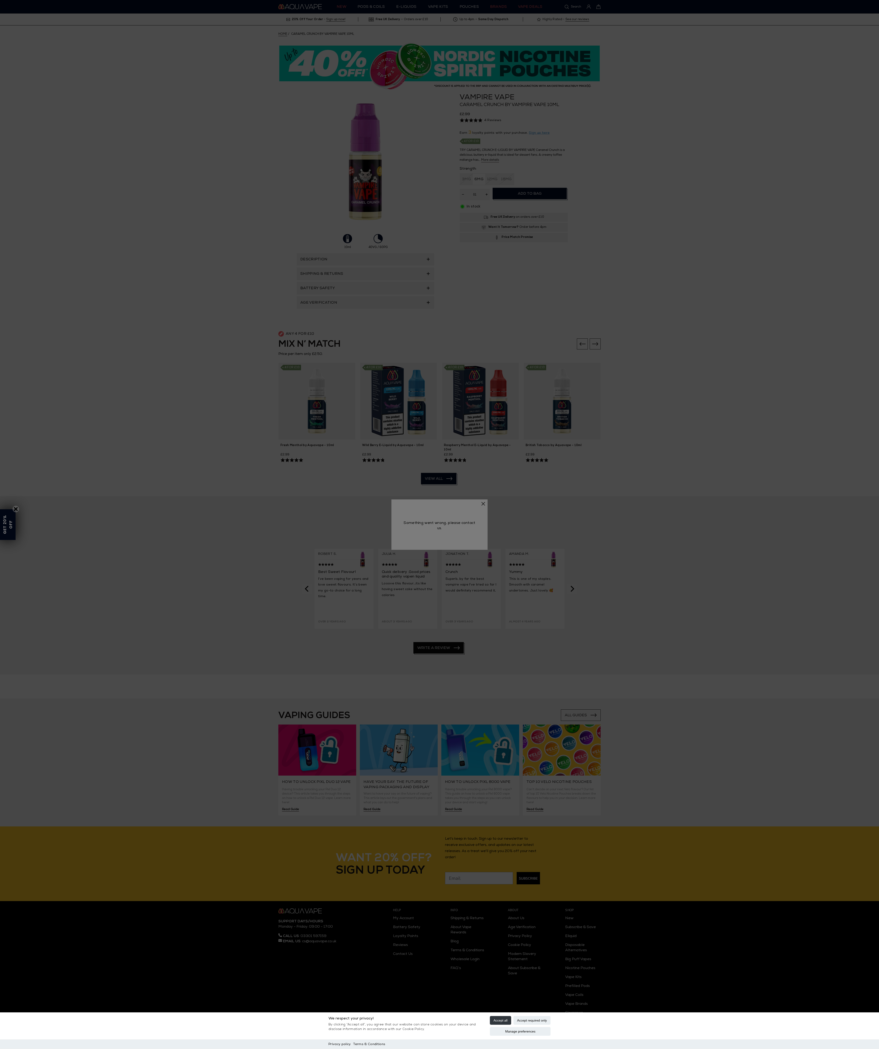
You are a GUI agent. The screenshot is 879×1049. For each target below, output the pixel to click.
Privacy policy (339, 1044)
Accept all (500, 1020)
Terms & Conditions (369, 1044)
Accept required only (532, 1020)
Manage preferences (520, 1031)
